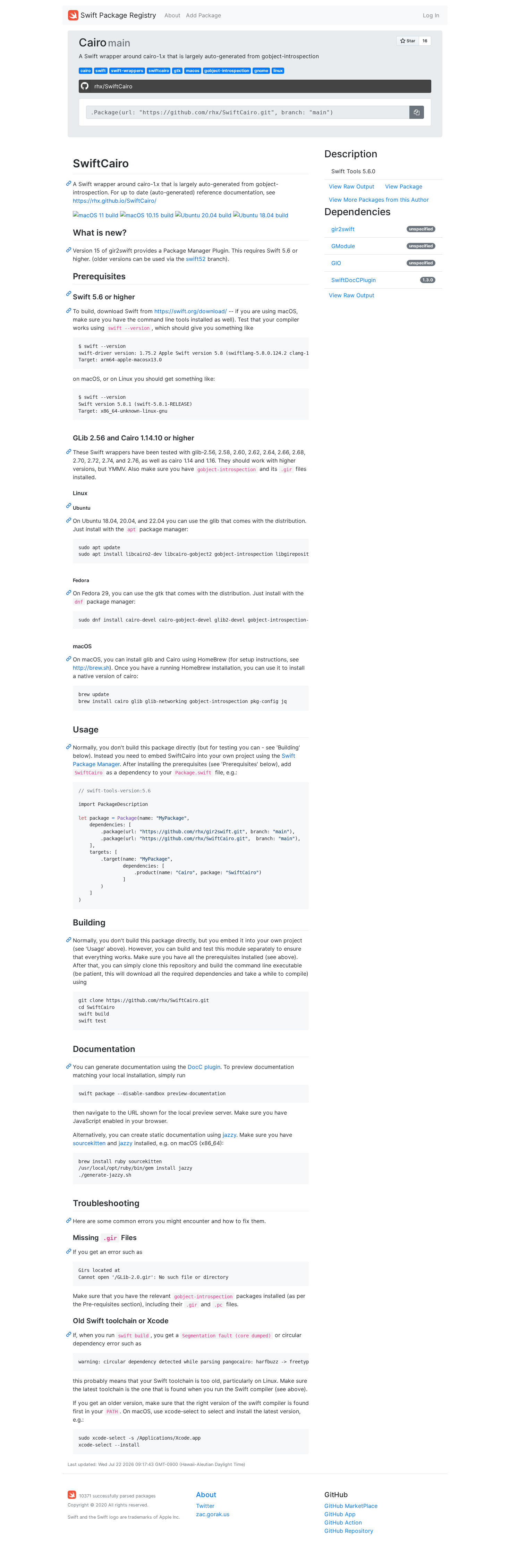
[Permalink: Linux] (69, 505)
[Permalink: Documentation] (69, 1066)
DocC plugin (204, 1066)
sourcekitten (89, 1143)
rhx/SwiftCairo (113, 86)
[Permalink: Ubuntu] (69, 520)
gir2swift (343, 229)
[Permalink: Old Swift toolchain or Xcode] (69, 1334)
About (172, 15)
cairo (85, 70)
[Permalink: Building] (69, 939)
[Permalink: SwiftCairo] (69, 183)
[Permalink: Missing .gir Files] (69, 1251)
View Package (403, 186)
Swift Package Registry (117, 15)
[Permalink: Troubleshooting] (69, 1220)
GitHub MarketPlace (350, 1505)
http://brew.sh (91, 667)
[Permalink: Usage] (69, 746)
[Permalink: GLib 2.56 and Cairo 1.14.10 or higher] (69, 451)
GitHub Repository (348, 1530)
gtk (177, 70)
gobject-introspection (226, 70)
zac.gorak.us (212, 1514)
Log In (431, 15)
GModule (343, 246)
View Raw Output (351, 186)
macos (192, 70)
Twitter (205, 1505)
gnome (261, 70)
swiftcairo (158, 70)
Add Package (203, 15)
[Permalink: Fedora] (69, 592)
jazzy (229, 1134)
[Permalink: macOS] (69, 658)
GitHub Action (343, 1522)
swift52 (196, 258)
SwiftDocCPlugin (353, 279)
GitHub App (340, 1514)
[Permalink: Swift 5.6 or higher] (69, 310)
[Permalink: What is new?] (69, 249)
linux (278, 70)
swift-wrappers (127, 70)
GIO (336, 263)
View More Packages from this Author (379, 199)
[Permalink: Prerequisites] (69, 293)
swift (100, 70)
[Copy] (416, 112)
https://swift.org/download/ (190, 311)
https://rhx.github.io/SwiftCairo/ (114, 200)
